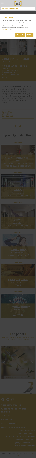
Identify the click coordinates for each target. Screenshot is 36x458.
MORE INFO (20, 35)
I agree (29, 35)
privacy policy (5, 29)
